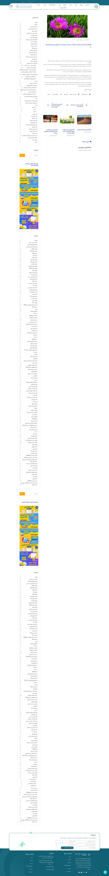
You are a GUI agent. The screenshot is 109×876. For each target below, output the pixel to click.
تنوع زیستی (66, 94)
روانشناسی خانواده (33, 61)
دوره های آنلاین (34, 330)
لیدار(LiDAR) (34, 419)
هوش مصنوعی (34, 474)
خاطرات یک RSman (33, 317)
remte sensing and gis (32, 244)
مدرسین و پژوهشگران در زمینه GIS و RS (30, 425)
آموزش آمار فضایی (34, 259)
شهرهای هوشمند (34, 371)
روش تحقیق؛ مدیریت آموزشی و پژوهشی (29, 74)
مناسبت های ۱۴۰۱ (34, 451)
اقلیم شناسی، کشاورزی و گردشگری (30, 87)
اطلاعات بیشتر (63, 7)
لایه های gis (35, 133)
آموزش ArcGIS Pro (33, 251)
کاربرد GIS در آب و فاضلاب (32, 388)
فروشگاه (64, 5)
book (36, 22)
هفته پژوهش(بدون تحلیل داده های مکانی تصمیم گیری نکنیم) (29, 460)
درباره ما (44, 5)
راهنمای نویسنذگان (33, 345)
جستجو (22, 155)
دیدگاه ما (35, 337)
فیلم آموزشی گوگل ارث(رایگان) (31, 382)
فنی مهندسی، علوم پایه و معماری (31, 103)
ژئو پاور (36, 354)
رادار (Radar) (34, 339)
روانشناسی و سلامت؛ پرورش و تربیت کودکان (28, 69)
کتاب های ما (35, 401)
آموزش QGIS (34, 257)
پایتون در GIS (34, 302)
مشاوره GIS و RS (52, 5)
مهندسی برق (35, 140)
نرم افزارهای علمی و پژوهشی (30, 76)
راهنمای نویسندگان (33, 343)
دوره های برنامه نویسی (33, 52)
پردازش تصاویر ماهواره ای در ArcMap (30, 305)
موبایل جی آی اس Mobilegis (31, 455)
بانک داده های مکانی (33, 292)
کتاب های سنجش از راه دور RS (31, 124)
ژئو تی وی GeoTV (33, 356)
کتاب (36, 105)
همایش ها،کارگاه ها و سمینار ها (31, 463)
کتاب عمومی (35, 114)
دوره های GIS (34, 48)
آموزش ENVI (34, 253)
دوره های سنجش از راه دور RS (31, 57)
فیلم (59, 5)
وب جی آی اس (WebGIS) (32, 481)
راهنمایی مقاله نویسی (33, 348)
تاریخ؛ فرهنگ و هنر (33, 37)
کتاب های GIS (34, 118)
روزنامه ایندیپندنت (55, 94)
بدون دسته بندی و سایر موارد (32, 33)
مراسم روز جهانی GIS (33, 429)
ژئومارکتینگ (35, 358)
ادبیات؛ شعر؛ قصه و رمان (32, 29)
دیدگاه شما (35, 335)
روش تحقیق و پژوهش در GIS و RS (30, 350)
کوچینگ (35, 408)
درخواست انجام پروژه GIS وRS (31, 324)
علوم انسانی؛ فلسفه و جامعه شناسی (30, 96)
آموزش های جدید (34, 274)
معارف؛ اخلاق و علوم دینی (32, 137)
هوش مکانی (35, 476)
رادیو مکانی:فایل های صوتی (32, 341)
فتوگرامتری (35, 376)
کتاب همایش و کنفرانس (33, 129)
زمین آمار (35, 352)
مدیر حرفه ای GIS (34, 427)
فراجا (36, 98)
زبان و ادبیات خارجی (33, 83)
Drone (36, 24)
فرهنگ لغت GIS (34, 378)
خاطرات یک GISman (33, 315)
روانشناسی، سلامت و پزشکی (32, 63)
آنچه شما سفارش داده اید (32, 277)
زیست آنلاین (87, 89)
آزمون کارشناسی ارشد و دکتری (31, 247)
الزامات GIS (35, 285)
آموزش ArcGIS (34, 249)
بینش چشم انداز (34, 298)
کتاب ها (69, 862)
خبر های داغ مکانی (85, 94)
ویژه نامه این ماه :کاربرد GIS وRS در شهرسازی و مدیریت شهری (28, 483)
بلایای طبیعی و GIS (33, 296)
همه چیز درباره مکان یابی (32, 470)
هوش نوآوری (34, 478)
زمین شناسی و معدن (32, 92)
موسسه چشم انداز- (65, 45)
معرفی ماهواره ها (34, 436)
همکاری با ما (35, 468)
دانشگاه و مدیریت (34, 42)
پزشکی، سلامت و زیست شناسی (30, 65)
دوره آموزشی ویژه (34, 328)
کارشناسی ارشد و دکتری (33, 393)
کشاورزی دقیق (34, 404)
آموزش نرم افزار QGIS (33, 268)
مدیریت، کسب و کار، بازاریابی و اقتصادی (30, 135)
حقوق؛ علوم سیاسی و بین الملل (31, 39)
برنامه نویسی (34, 294)
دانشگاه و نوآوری (34, 44)
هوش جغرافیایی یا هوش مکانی (31, 472)
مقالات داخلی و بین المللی (32, 442)
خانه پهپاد (87, 5)
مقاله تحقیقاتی (34, 447)
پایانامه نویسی (34, 300)
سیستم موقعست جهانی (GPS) (31, 367)
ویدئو (36, 142)
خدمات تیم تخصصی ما (33, 322)
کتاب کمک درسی (34, 116)
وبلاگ (70, 5)
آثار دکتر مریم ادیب (33, 26)
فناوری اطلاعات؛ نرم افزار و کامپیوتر (31, 101)
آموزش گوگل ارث (34, 264)
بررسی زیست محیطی (73, 94)
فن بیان (35, 380)
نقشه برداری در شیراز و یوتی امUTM (30, 457)
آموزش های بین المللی (33, 272)
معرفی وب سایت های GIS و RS (31, 440)
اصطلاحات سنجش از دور (32, 283)
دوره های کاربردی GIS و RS (32, 333)
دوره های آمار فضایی (33, 50)
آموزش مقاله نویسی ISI (33, 266)
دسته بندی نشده (34, 46)
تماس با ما (38, 5)
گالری (76, 5)
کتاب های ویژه (34, 127)
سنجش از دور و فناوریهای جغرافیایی (29, 94)
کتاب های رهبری (34, 399)
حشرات (61, 94)
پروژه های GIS (34, 307)
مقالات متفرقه (34, 444)
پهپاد (36, 309)
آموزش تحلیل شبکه (33, 262)
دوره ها (69, 859)
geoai (36, 240)
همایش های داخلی (33, 465)
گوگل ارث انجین (34, 416)
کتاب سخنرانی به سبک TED (32, 397)
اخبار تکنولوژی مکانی (33, 279)
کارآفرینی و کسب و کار (33, 386)
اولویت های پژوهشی (33, 290)
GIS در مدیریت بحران (33, 242)
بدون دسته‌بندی (34, 35)
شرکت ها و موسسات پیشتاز (32, 369)
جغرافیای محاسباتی (33, 311)
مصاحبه (35, 431)
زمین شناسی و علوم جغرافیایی (31, 85)
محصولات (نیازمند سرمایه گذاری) (31, 423)
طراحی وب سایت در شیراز (32, 373)
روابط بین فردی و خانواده (31, 67)
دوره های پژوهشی (33, 54)
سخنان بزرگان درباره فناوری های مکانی (30, 361)
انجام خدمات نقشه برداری (32, 287)
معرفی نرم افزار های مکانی (32, 438)
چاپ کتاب (35, 313)
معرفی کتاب (35, 434)
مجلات (34, 109)
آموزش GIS (35, 255)
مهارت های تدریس (33, 453)
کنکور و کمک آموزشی (33, 131)
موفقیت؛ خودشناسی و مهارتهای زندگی (29, 72)
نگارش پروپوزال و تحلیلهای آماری (30, 78)
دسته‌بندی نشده (34, 326)
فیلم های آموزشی (34, 384)
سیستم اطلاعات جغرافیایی (32, 365)
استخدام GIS (34, 281)
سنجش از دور (34, 363)
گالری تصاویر (34, 414)
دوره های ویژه (34, 59)
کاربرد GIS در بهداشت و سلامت (31, 391)
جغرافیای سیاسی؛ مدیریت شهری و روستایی (28, 89)
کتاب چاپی (34, 107)
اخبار (70, 856)
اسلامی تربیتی (34, 31)
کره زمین (48, 94)
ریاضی (36, 81)
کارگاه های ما (35, 395)
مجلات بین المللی (34, 421)
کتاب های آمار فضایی (33, 120)
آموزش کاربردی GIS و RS (52, 45)
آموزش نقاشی (34, 270)
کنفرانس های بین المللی (33, 406)
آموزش (81, 5)
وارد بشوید (81, 150)
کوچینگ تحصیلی (34, 410)
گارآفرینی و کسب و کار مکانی (32, 412)
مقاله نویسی (35, 449)
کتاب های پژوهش (34, 122)
